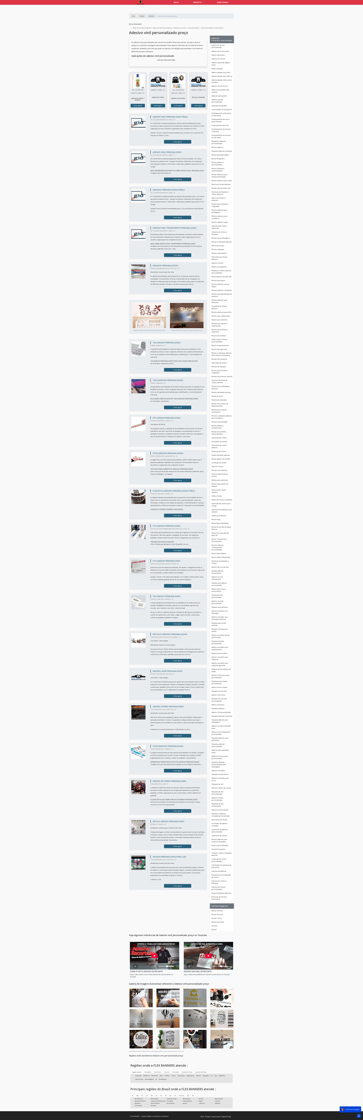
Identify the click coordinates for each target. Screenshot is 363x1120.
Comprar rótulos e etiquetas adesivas (221, 854)
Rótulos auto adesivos (219, 470)
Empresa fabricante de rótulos (219, 475)
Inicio (176, 2)
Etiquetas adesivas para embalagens (219, 721)
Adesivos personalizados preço (220, 751)
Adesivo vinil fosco (217, 705)
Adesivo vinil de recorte (219, 86)
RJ (132, 1095)
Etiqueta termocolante (219, 653)
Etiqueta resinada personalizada (217, 642)
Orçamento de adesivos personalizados (219, 831)
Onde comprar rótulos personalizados (219, 340)
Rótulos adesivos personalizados (217, 163)
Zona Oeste (157, 1072)
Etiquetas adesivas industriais (221, 716)
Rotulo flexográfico (218, 159)
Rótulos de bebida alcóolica (221, 392)
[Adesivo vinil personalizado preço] (138, 81)
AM (188, 1095)
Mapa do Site (226, 1117)
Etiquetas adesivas (218, 708)
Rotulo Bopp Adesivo (218, 553)
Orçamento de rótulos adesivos (219, 307)
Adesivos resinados (218, 771)
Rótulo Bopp (215, 519)
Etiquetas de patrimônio (219, 774)
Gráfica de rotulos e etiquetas (221, 500)
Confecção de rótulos (218, 463)
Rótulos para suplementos (220, 316)
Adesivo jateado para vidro (220, 72)
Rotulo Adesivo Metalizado (220, 557)
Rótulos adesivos (217, 147)
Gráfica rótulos (216, 496)
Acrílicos (214, 926)
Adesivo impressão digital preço (220, 64)
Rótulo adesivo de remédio (220, 459)
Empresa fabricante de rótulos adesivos (219, 381)
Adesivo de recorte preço (220, 51)
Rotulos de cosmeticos (219, 359)
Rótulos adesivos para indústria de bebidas (219, 175)
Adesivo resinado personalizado (217, 602)
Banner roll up (216, 918)
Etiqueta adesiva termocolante (217, 572)
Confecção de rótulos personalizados (218, 860)
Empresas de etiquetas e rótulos (220, 562)
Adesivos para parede (219, 96)
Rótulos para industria (219, 320)
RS (161, 1095)
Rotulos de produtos (218, 336)
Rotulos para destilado (219, 422)
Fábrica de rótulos (217, 246)
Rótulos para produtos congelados (219, 371)
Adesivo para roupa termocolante (218, 590)
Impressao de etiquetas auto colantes (221, 511)
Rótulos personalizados (219, 845)
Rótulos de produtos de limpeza (219, 485)
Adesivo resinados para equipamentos (219, 648)
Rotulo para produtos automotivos (219, 411)
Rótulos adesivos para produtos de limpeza (219, 840)
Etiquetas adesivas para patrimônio (219, 739)
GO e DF (181, 1095)
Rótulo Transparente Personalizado (218, 540)
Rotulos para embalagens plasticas (220, 387)
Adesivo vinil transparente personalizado (220, 733)
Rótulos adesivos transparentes (217, 427)
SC (156, 1095)
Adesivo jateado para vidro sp (221, 76)
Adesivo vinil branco (218, 695)
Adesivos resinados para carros (220, 779)
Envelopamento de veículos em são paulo (221, 136)
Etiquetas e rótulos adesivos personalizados (221, 272)
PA (193, 1095)
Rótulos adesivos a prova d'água (220, 285)
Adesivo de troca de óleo (220, 567)
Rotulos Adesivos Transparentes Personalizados (217, 547)
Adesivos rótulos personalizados (217, 799)
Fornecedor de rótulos (219, 441)
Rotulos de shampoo (193, 28)
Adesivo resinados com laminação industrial (219, 618)
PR (151, 1095)
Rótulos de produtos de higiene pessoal (219, 405)
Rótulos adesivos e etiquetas (221, 290)
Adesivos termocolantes (219, 810)
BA (170, 1095)
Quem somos (222, 2)
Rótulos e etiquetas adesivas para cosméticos (221, 417)
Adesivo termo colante (219, 687)
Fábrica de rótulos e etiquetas (218, 199)
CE (175, 1095)
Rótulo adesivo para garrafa (221, 277)
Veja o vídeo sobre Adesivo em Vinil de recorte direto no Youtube (207, 974)
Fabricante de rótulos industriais (219, 227)
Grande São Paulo (187, 1072)
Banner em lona (217, 914)
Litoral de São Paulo (201, 1072)
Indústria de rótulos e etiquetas (219, 233)
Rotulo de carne (217, 396)
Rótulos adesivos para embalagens (219, 211)
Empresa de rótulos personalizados (162, 28)
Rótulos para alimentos (219, 480)
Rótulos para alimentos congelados (219, 205)
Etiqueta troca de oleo (180, 28)
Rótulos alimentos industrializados (217, 169)
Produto (197, 2)
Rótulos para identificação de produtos (221, 295)
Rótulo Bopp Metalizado (220, 523)
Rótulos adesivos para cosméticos (219, 217)
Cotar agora (137, 106)
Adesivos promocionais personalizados (219, 757)
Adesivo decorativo (218, 55)
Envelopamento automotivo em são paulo (221, 114)
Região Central (136, 1072)
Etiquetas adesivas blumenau (221, 151)
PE (166, 1095)
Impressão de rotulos (219, 438)
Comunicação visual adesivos (221, 109)
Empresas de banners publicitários (219, 898)
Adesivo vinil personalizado (221, 712)
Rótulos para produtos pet (220, 188)
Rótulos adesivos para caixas (221, 181)
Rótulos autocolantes (219, 253)
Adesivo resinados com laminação (219, 612)
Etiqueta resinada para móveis (219, 630)
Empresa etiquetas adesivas (221, 893)
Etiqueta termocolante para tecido (221, 670)
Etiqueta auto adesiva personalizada (219, 584)
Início (202, 1117)
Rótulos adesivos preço (219, 222)
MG (137, 1095)
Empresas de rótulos (218, 451)
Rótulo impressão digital (220, 155)
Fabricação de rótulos (219, 363)
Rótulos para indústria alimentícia (219, 331)
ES (142, 1095)
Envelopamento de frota (220, 125)
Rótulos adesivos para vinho (221, 312)
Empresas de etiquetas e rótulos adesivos (212, 28)
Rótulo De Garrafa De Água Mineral (221, 528)
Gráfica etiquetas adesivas (220, 455)
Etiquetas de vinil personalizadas (217, 793)
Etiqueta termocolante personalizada (219, 682)
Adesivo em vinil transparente (217, 578)
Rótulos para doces (218, 280)
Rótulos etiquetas (217, 249)
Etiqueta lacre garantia (219, 607)
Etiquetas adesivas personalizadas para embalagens (218, 764)
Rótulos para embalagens (220, 238)
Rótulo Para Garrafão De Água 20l (142, 28)
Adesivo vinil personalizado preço (221, 727)
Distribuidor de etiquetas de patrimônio (221, 866)
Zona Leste (175, 1072)
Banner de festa (217, 911)
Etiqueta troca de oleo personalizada (219, 700)
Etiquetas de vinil (217, 784)
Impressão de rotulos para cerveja (220, 505)
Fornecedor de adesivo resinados (219, 824)
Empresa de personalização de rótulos (221, 876)
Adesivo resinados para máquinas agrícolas (219, 664)
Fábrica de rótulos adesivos (221, 184)
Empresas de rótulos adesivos (218, 491)
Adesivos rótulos (217, 263)
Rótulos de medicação (219, 400)
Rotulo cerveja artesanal (220, 345)
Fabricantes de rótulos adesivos (219, 258)
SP (147, 1095)
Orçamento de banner (219, 836)
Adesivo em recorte (218, 59)
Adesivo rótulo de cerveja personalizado (220, 676)
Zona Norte (148, 1072)
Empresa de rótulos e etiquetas (219, 882)
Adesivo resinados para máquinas (219, 658)
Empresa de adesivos (218, 871)
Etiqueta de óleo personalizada (217, 596)
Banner (214, 930)
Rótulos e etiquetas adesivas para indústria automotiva (221, 354)
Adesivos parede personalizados (217, 101)
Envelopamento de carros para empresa (220, 120)
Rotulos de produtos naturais (221, 376)
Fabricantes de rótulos (219, 820)
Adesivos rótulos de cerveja (221, 788)
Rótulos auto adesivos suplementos (219, 324)
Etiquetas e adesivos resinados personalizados (220, 815)
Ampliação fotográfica (219, 106)
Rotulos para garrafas (219, 349)
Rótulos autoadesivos (219, 267)
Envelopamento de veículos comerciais (221, 130)
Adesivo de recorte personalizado (218, 46)
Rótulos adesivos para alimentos (219, 301)
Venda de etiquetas (218, 849)
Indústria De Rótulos (218, 516)
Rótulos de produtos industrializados (218, 433)
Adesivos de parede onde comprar (220, 91)
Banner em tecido (217, 922)
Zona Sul (166, 1072)
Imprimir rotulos (217, 466)
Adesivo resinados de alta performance (220, 636)
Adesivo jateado (217, 69)
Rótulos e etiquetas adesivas (221, 242)
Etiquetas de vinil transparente (217, 805)
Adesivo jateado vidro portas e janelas (221, 81)
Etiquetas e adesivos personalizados (218, 142)
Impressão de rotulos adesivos (219, 446)
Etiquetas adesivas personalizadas (218, 745)
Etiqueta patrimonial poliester (218, 624)
